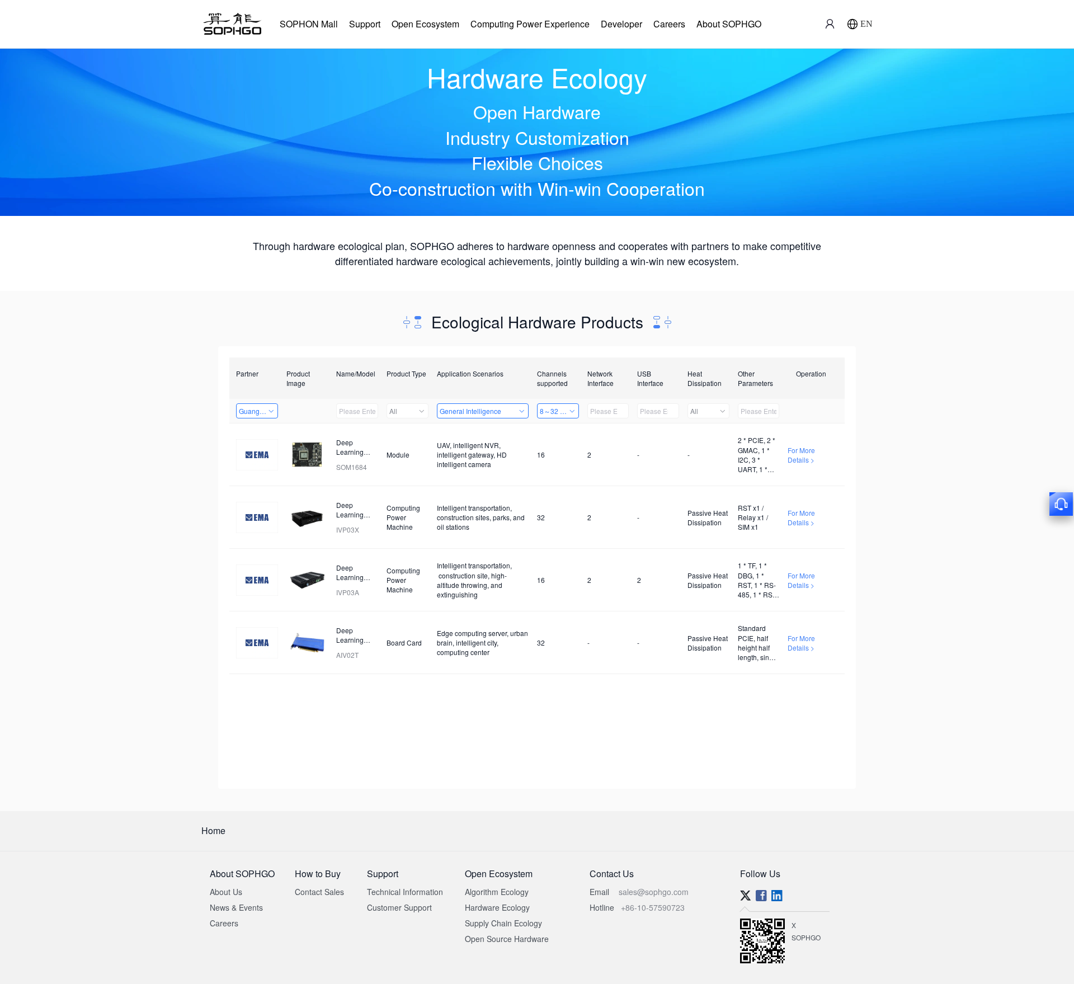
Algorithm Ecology (497, 891)
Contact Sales (319, 891)
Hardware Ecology (497, 907)
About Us (226, 891)
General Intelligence (470, 411)
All (393, 411)
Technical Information (405, 891)
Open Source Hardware (507, 938)
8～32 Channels (559, 411)
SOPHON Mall (309, 23)
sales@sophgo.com (654, 891)
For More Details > (801, 454)
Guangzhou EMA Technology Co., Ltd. (258, 411)
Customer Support (399, 907)
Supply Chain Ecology (503, 923)
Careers (669, 23)
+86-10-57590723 (653, 907)
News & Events (236, 907)
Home (213, 830)
